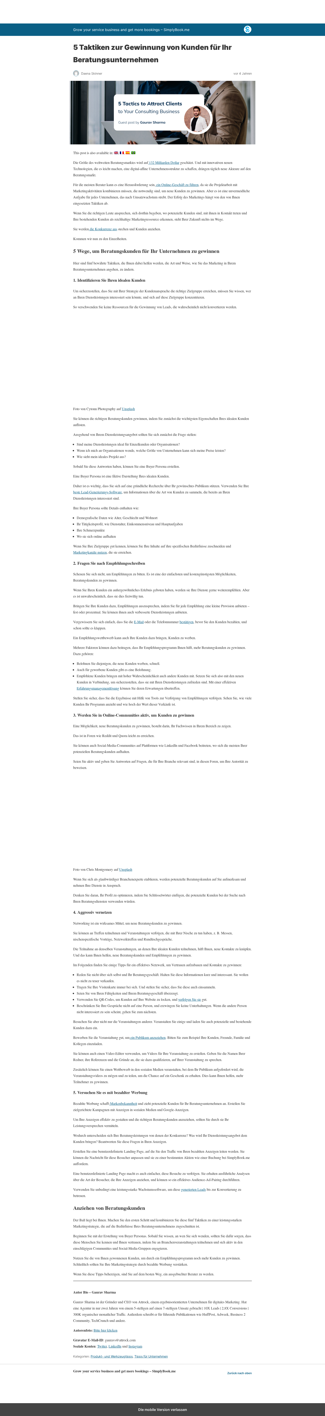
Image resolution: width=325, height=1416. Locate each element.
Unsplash (128, 408)
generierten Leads (193, 1189)
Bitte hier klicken (105, 1330)
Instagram (135, 1346)
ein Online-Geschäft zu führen (177, 184)
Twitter (102, 1346)
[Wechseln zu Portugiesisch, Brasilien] (133, 152)
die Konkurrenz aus (103, 229)
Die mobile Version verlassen (162, 1409)
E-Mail (139, 621)
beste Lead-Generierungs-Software (97, 492)
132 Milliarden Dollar (163, 162)
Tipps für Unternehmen (151, 1356)
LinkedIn (115, 1346)
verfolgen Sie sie (189, 999)
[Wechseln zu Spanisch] (128, 152)
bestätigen (186, 621)
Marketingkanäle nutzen (90, 552)
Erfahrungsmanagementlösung (98, 688)
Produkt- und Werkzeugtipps (112, 1356)
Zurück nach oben (239, 1373)
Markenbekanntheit (123, 1103)
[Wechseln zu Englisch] (116, 152)
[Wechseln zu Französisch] (122, 152)
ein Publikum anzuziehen (148, 1037)
